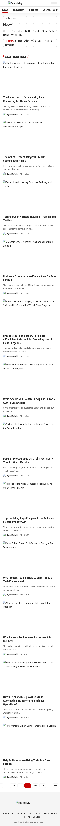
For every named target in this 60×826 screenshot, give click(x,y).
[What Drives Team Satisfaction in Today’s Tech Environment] (30, 557)
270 (13, 785)
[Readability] (15, 3)
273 (35, 785)
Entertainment (30, 41)
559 (55, 785)
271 (20, 785)
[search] (46, 3)
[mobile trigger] (5, 3)
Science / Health (45, 41)
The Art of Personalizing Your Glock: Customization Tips (24, 158)
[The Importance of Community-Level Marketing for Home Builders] (30, 77)
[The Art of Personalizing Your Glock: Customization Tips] (30, 137)
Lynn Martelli (12, 114)
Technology (9, 45)
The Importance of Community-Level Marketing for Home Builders (24, 99)
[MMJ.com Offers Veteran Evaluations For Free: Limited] (30, 256)
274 (42, 785)
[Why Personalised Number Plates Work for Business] (30, 617)
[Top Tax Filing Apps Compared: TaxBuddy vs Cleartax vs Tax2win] (30, 498)
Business (18, 41)
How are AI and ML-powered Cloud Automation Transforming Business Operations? (23, 700)
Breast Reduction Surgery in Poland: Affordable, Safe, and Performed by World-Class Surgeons (28, 339)
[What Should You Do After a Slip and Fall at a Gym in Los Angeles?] (30, 379)
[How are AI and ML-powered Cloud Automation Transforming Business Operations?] (30, 677)
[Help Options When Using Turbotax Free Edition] (30, 740)
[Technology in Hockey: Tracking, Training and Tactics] (30, 196)
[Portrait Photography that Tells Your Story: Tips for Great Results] (30, 438)
